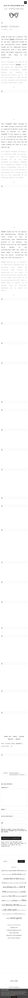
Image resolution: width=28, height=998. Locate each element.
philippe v (15, 900)
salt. (5, 909)
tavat (5, 913)
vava (16, 914)
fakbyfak (22, 879)
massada (11, 892)
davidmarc (24, 874)
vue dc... (24, 913)
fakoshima (4, 882)
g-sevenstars (9, 882)
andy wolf (16, 870)
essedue (6, 879)
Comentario (5, 787)
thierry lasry (9, 913)
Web (2, 823)
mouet (15, 892)
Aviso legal (14, 980)
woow (8, 918)
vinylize (20, 913)
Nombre (3, 809)
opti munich (18, 896)
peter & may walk (8, 900)
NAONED (12, 39)
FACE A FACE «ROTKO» (14, 938)
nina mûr (12, 896)
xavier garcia (16, 918)
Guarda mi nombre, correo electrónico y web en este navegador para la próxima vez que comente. (14, 830)
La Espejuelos (14, 8)
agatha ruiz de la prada (7, 870)
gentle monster (19, 882)
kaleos (17, 887)
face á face (14, 878)
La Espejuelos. (16, 987)
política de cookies (19, 994)
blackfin (22, 870)
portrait (21, 905)
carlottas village (8, 874)
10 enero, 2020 (6, 29)
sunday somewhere (20, 910)
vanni (13, 913)
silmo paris (12, 909)
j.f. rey (24, 883)
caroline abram (16, 874)
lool (7, 892)
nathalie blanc (4, 896)
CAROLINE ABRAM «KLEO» (14, 930)
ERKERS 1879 (14, 927)
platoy (20, 900)
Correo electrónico (7, 816)
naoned (23, 892)
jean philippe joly (9, 887)
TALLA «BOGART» (14, 932)
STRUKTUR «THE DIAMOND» (14, 935)
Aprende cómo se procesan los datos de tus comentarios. (13, 845)
